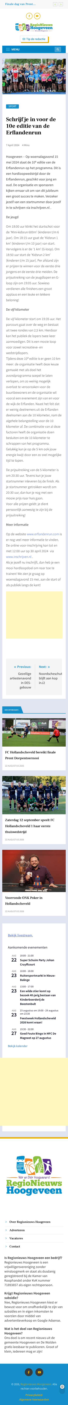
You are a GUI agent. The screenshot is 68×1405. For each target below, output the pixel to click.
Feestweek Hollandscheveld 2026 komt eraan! (38, 1020)
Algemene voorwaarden (34, 1399)
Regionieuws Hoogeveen (35, 1384)
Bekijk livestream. (20, 935)
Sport (12, 106)
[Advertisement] (34, 615)
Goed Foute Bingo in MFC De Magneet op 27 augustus (38, 1036)
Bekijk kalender (17, 1046)
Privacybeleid (34, 1395)
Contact (14, 1246)
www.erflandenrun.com (43, 534)
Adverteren (17, 1230)
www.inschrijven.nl (18, 556)
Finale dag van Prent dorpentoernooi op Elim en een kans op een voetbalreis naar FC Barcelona (26, 3)
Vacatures (16, 1238)
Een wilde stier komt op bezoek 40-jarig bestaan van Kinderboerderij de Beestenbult (38, 997)
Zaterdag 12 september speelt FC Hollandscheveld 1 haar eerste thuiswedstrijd (30, 826)
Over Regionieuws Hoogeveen (29, 1222)
